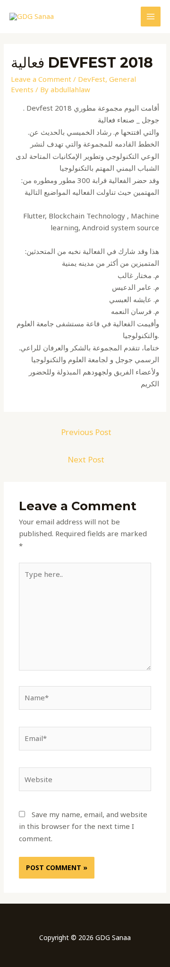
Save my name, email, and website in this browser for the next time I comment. (83, 826)
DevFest (91, 79)
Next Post (86, 459)
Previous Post (86, 432)
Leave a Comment (41, 79)
